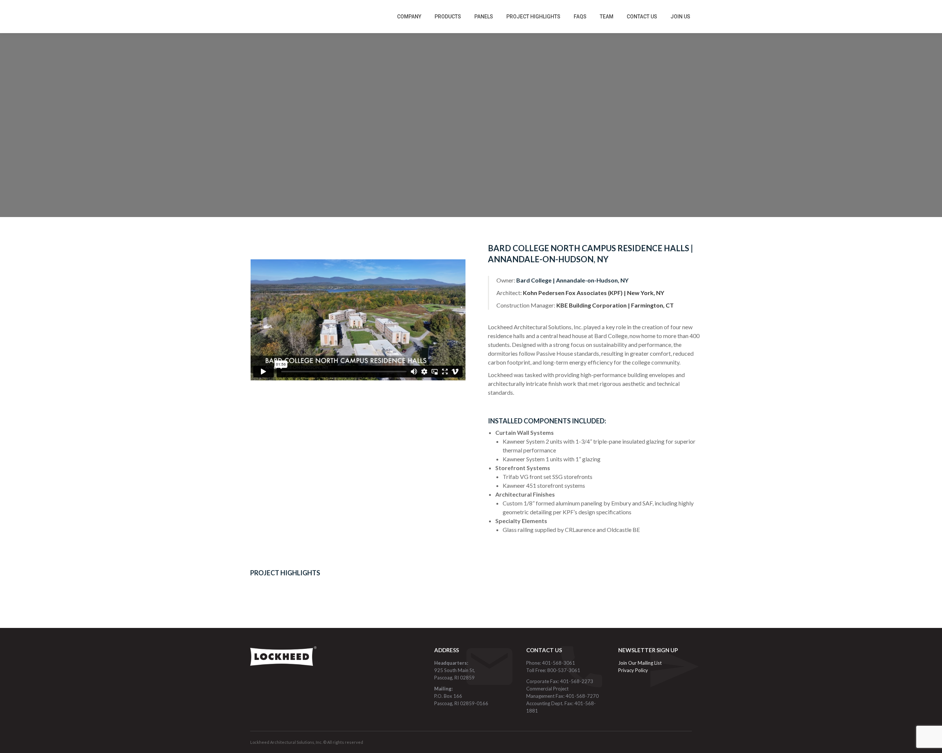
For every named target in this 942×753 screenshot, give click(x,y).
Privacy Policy (633, 670)
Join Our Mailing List (640, 663)
